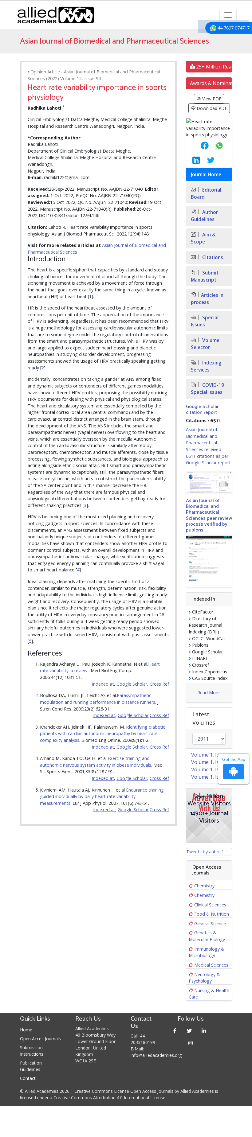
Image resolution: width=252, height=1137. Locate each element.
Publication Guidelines (31, 1066)
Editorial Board (206, 193)
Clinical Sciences (210, 905)
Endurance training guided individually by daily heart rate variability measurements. (102, 796)
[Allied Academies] (55, 15)
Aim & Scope (203, 238)
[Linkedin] (204, 1030)
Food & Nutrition (211, 914)
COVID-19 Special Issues (207, 388)
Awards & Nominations (211, 83)
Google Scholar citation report (202, 410)
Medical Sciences (211, 965)
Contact (28, 1078)
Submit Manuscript (205, 276)
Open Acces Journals (40, 1039)
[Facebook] (175, 1030)
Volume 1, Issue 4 (211, 754)
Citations (212, 257)
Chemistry (204, 886)
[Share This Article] (200, 145)
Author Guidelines (204, 216)
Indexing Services (206, 366)
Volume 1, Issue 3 (211, 762)
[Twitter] (189, 1030)
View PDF (211, 99)
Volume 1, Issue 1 (211, 776)
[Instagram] (190, 1043)
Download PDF (211, 108)
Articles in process (207, 299)
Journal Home (206, 174)
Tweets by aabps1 (205, 852)
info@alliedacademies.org (156, 1055)
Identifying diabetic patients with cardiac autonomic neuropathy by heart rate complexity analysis (102, 733)
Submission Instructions (31, 1051)
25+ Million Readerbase (213, 66)
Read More (208, 692)
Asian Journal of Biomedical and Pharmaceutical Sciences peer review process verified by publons (209, 515)
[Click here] (209, 482)
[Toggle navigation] (228, 15)
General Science (210, 923)
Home (26, 1030)
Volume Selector (205, 344)
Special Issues (205, 321)
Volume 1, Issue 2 (211, 769)
